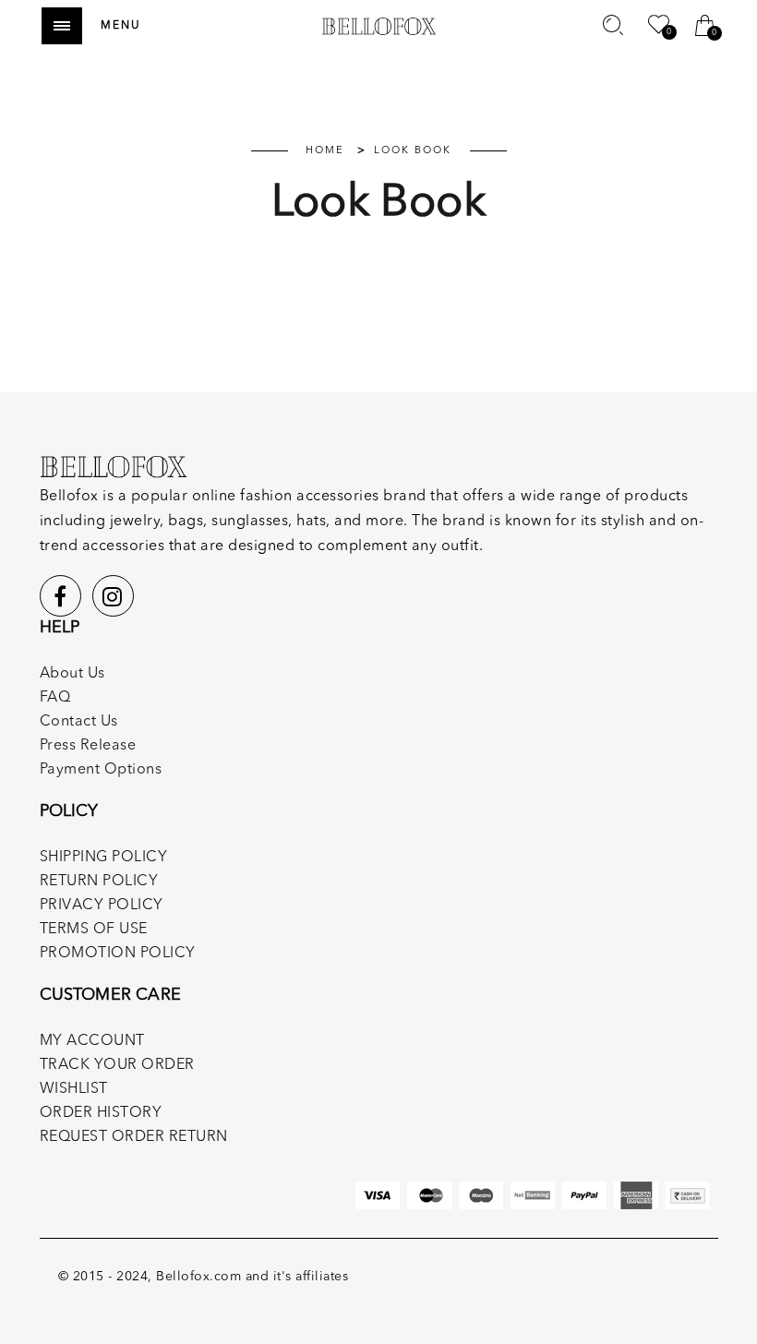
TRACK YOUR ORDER (117, 1065)
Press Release (88, 745)
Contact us (79, 721)
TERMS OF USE (94, 929)
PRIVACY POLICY (101, 905)
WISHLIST (74, 1089)
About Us (72, 673)
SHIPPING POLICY (104, 857)
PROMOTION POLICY (118, 953)
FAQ (55, 697)
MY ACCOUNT (92, 1041)
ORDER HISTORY (101, 1113)
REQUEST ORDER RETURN (134, 1137)
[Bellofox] (379, 25)
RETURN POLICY (99, 881)
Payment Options (101, 769)
